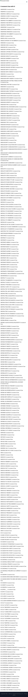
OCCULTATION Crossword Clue (8, 634)
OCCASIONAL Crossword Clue (8, 559)
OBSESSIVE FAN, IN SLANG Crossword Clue (11, 109)
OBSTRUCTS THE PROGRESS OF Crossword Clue (12, 316)
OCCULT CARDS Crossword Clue (8, 609)
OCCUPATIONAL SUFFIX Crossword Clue (10, 669)
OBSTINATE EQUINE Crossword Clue (9, 251)
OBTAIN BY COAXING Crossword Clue (10, 326)
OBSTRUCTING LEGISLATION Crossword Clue (12, 296)
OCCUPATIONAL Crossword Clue (8, 665)
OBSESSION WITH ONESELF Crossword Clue (11, 78)
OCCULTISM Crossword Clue (8, 636)
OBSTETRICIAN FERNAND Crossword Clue (11, 233)
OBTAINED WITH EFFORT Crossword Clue (11, 419)
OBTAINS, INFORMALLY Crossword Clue (10, 428)
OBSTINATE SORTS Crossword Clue (9, 267)
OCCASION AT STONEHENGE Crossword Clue (12, 544)
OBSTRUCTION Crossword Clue (8, 298)
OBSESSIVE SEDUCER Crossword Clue (10, 118)
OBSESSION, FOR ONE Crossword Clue (10, 84)
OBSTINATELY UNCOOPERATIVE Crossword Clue (12, 273)
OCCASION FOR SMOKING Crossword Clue (11, 557)
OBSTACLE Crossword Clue (7, 202)
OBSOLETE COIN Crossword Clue (9, 175)
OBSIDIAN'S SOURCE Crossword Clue (10, 136)
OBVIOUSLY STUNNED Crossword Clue (10, 519)
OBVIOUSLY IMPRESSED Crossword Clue (10, 508)
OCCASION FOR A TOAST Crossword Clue (11, 553)
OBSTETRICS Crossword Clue (8, 235)
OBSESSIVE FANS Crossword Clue (9, 113)
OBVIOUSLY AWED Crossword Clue (9, 495)
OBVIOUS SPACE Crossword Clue (9, 477)
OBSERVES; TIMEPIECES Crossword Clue (10, 25)
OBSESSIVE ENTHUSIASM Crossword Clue (11, 98)
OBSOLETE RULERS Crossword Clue (9, 191)
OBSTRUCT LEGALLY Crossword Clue (9, 282)
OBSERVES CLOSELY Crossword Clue (9, 16)
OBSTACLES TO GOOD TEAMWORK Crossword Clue (13, 226)
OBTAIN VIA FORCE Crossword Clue (9, 388)
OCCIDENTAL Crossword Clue (8, 587)
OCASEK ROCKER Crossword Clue (9, 539)
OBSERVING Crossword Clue (7, 27)
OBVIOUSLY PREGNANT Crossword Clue (10, 513)
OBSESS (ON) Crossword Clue (8, 38)
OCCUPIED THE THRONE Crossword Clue (11, 690)
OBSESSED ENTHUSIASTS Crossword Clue (11, 54)
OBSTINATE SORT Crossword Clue (9, 264)
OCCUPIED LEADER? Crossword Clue (9, 687)
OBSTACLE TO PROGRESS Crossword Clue (11, 215)
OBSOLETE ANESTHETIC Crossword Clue (10, 171)
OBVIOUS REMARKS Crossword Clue (9, 475)
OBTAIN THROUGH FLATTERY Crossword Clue (12, 377)
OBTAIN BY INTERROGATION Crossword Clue (11, 339)
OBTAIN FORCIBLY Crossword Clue (9, 357)
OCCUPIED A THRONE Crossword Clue (10, 685)
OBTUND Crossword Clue (7, 437)
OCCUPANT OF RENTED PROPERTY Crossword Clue (13, 647)
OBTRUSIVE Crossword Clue (7, 435)
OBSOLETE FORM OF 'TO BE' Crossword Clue (11, 180)
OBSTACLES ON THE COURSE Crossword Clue (12, 224)
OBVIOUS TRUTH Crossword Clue (9, 484)
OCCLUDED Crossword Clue (7, 596)
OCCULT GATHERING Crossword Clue (10, 618)
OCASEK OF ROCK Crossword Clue (9, 535)
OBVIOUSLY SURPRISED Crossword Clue (10, 521)
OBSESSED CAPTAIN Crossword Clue (9, 49)
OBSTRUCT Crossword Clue (7, 278)
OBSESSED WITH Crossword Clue (9, 69)
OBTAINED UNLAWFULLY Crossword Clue (11, 415)
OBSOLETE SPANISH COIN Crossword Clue (11, 193)
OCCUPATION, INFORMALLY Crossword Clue (11, 661)
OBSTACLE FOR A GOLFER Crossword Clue (11, 204)
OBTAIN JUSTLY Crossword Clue (8, 373)
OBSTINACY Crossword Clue (7, 238)
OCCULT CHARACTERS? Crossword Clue (10, 612)
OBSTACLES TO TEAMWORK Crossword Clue (11, 229)
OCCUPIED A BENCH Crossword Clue (9, 678)
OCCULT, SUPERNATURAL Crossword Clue (11, 632)
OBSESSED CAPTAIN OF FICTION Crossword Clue (12, 51)
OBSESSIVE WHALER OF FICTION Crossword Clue (12, 127)
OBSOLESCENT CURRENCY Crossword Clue (11, 156)
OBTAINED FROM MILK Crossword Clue (10, 408)
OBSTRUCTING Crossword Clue (8, 293)
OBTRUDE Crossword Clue (7, 432)
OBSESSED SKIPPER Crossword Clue (9, 63)
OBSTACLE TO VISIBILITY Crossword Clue (10, 220)
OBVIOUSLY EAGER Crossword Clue (9, 499)
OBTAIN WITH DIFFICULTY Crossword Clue (11, 397)
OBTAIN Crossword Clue (6, 318)
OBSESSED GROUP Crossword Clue (9, 56)
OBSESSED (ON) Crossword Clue (8, 45)
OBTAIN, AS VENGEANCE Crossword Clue (10, 401)
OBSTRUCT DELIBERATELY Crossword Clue (11, 280)
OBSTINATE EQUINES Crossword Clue (10, 253)
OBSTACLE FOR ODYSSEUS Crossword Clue (11, 206)
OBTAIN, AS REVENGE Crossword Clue (10, 399)
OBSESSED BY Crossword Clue (8, 47)
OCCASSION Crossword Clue (8, 583)
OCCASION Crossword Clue (7, 542)
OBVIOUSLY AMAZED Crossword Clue (10, 493)
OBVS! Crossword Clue (6, 530)
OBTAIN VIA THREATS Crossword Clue (10, 392)
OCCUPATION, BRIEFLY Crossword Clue (10, 656)
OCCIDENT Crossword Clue (7, 585)
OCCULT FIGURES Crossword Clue (9, 616)
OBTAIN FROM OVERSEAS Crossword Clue (11, 364)
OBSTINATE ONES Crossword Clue (9, 260)
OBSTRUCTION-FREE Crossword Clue (10, 307)
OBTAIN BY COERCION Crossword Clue (10, 328)
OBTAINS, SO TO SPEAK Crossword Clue (10, 430)
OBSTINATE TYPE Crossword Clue (9, 269)
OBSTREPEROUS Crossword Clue (9, 275)
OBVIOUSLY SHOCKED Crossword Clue (10, 517)
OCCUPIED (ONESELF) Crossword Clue (10, 676)
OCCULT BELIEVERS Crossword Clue (9, 607)
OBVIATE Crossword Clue (7, 455)
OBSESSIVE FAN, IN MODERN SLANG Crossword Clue (13, 107)
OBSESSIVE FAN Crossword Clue (8, 104)
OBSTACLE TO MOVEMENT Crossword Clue (11, 211)
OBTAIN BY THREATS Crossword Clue (9, 346)
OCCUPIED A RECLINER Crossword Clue (10, 683)
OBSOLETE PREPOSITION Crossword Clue (11, 184)
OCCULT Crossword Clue (7, 603)
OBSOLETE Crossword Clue (7, 169)
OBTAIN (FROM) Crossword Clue (8, 320)
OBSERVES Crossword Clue (7, 11)
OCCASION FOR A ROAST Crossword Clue (11, 550)
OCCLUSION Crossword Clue (8, 598)
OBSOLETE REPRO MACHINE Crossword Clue (11, 189)
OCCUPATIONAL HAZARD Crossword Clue (11, 667)
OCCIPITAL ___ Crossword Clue (8, 589)
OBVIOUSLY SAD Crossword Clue (9, 515)
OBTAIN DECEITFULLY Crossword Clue (10, 353)
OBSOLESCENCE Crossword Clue (8, 140)
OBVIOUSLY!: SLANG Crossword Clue (9, 526)
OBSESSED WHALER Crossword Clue (9, 65)
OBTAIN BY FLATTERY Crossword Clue (10, 335)
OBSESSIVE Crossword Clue (7, 86)
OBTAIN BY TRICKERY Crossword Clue (10, 348)
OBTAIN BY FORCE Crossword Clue (9, 337)
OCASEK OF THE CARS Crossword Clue (10, 537)
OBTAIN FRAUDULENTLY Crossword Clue (10, 359)
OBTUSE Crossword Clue (7, 439)
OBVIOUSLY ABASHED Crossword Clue (10, 490)
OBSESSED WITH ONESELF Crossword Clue (11, 72)
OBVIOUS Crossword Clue (7, 457)
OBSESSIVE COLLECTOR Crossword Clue (10, 95)
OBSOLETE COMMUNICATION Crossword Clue (12, 177)
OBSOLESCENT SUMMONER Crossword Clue (11, 163)
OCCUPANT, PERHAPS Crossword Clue (10, 649)
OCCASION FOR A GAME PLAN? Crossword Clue (12, 546)
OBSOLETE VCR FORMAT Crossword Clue (10, 197)
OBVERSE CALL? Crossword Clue (8, 448)
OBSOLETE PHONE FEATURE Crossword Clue (11, 182)
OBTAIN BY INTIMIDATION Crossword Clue (11, 342)
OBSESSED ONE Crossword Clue (8, 60)
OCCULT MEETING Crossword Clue (9, 623)
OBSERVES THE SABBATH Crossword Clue (11, 20)
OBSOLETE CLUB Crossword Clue (9, 173)
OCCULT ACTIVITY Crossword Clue (9, 605)
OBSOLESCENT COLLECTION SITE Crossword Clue (13, 144)
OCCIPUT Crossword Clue (7, 591)
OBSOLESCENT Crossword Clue (8, 142)
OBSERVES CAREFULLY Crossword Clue (10, 14)
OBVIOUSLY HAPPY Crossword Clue (9, 506)
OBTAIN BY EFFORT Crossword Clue (9, 333)
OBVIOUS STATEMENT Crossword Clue (10, 479)
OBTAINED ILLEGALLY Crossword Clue (10, 412)
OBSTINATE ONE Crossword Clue (9, 258)
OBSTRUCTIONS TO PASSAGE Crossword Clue (12, 309)
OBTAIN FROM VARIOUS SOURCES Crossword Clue (13, 366)
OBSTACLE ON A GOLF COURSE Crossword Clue (12, 209)
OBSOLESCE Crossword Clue (7, 138)
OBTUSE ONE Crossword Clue (8, 441)
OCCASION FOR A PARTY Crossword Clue (10, 548)
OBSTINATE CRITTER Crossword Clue (9, 249)
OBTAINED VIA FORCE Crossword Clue (10, 417)
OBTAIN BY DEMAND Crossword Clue (10, 331)
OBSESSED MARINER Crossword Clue (10, 58)
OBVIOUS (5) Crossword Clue (8, 459)
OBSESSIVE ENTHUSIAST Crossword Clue (11, 100)
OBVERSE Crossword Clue (7, 446)
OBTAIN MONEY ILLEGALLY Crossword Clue (11, 375)
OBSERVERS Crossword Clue (7, 9)
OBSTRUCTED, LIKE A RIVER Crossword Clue (11, 291)
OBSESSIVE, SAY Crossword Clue (8, 129)
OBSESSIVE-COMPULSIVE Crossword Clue (11, 131)
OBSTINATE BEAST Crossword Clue (9, 247)
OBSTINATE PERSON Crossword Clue (9, 262)
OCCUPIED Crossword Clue (7, 674)
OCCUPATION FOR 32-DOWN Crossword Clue (12, 654)
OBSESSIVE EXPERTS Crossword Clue (9, 102)
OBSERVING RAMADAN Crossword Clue (10, 31)
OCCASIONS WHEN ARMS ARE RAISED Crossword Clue (14, 577)
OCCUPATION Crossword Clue (8, 652)
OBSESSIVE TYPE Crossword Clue (9, 122)
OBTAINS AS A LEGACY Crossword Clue (10, 421)
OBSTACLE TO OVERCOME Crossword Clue (11, 213)
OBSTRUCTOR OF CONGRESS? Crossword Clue (12, 313)
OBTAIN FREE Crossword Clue (8, 362)
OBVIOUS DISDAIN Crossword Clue (9, 466)
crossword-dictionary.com (18, 693)
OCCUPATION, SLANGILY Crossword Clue (11, 663)
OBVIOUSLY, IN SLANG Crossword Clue (10, 528)
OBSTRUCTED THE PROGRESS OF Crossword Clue (13, 289)
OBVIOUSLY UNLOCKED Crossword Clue (10, 524)
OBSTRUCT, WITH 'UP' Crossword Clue (10, 287)
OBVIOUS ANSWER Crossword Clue (9, 461)
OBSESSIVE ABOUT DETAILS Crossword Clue (11, 91)
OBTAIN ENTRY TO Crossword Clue (9, 355)
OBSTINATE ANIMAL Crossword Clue (9, 242)
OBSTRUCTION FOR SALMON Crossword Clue (12, 300)
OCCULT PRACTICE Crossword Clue (9, 625)
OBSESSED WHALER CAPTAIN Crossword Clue (12, 67)
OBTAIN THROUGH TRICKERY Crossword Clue (12, 386)
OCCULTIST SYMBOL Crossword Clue (10, 640)
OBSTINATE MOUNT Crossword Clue (9, 255)
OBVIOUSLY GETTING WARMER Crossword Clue (12, 504)
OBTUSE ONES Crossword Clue (8, 444)
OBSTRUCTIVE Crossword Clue (8, 311)
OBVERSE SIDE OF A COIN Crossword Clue (11, 450)
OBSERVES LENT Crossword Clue (8, 18)
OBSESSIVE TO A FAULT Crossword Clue (10, 120)
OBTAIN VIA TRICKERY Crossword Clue (10, 394)
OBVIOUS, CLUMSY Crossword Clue (9, 486)
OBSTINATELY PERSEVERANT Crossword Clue (11, 271)
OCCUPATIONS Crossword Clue (8, 672)
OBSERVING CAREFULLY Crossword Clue (10, 29)
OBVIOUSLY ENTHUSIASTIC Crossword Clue (11, 501)
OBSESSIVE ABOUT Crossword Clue (9, 89)
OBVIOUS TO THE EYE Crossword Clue (10, 481)
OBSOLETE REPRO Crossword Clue (9, 186)
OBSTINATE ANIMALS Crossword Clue (10, 244)
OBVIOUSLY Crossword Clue (7, 488)
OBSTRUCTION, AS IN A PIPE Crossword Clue (11, 304)
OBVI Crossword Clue (6, 452)
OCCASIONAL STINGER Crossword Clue (10, 564)
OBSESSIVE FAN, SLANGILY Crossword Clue (11, 111)
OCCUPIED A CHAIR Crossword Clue (9, 681)
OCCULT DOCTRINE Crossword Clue (9, 614)
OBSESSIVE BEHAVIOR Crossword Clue (10, 93)
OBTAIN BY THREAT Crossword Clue (9, 344)
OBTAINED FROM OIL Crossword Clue (10, 410)
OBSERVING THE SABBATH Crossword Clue (11, 34)
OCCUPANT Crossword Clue (7, 645)
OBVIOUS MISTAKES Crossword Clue (9, 472)
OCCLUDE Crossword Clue (7, 594)
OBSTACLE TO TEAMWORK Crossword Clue (11, 218)
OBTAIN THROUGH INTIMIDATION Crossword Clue (13, 380)
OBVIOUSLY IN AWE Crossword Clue (9, 510)
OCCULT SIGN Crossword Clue (8, 627)
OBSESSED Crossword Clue (7, 43)
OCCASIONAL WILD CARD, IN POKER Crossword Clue (13, 566)
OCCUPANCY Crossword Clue (8, 643)
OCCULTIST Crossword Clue (7, 638)
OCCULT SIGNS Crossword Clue (8, 629)
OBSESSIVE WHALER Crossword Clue (9, 124)
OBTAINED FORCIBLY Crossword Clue (10, 406)
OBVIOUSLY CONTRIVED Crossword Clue (11, 497)
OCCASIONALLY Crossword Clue (8, 568)
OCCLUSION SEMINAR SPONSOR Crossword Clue (13, 600)
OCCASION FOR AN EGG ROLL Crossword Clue (12, 555)
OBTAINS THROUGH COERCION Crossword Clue (12, 426)
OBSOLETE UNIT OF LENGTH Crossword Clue (11, 195)
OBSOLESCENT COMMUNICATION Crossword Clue (13, 147)
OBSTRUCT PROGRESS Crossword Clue (10, 284)
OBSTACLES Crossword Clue (7, 222)
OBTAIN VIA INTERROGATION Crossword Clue (12, 390)
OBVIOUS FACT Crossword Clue (8, 468)
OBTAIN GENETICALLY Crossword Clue (10, 371)
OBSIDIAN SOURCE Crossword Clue (9, 133)
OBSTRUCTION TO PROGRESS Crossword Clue (12, 302)
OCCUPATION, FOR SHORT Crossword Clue (11, 658)
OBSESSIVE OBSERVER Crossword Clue (10, 115)
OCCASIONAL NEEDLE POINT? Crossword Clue (12, 562)
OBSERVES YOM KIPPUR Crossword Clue (10, 23)
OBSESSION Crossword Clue (7, 76)
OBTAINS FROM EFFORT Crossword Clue (10, 423)
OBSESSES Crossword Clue (7, 74)
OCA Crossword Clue (6, 533)
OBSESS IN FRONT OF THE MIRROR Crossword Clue (13, 40)
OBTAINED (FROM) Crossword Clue (9, 403)
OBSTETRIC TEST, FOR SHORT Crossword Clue (12, 231)
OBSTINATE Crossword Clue (7, 240)
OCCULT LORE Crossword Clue (8, 620)
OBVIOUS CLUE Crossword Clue (8, 464)
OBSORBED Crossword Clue (7, 200)
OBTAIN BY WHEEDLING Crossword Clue (10, 351)
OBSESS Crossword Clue (6, 36)
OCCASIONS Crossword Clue (8, 574)
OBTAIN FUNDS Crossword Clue (8, 368)
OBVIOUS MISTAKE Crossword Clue (9, 470)
